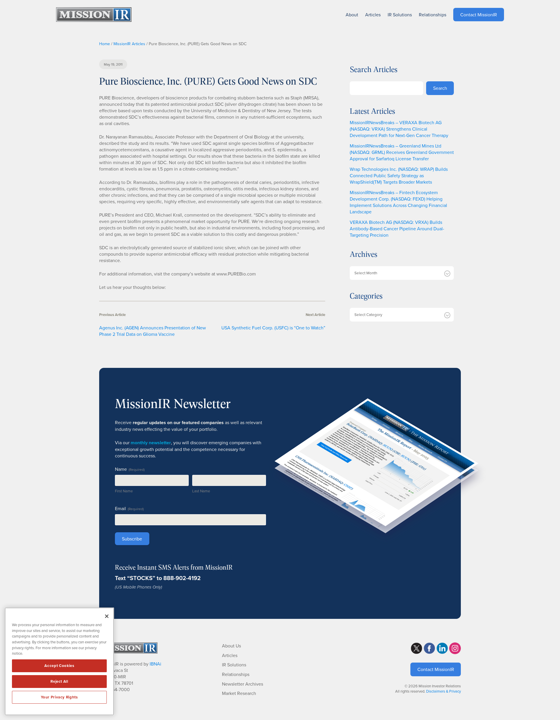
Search (440, 88)
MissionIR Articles (129, 44)
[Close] (106, 616)
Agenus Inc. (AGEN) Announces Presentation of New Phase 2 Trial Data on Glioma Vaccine (152, 330)
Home (104, 44)
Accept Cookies (59, 665)
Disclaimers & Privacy (443, 691)
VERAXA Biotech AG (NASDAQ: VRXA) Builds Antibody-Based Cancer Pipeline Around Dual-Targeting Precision (397, 228)
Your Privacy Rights (59, 697)
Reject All (59, 681)
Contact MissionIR (435, 669)
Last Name (201, 491)
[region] (59, 661)
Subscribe (132, 538)
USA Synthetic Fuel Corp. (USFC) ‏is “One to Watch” (273, 327)
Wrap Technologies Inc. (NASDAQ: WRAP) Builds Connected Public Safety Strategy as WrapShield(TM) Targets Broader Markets (399, 175)
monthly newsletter (151, 442)
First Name (124, 491)
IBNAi (155, 664)
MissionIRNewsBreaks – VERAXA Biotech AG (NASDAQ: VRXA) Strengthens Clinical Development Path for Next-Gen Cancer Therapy (399, 128)
